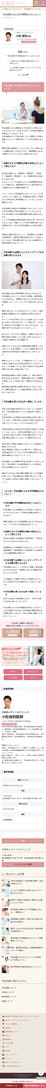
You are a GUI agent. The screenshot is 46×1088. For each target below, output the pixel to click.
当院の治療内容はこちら (34, 1085)
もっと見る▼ (23, 75)
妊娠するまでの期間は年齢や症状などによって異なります (25, 62)
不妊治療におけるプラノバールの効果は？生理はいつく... (25, 958)
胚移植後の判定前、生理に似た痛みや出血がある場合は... (26, 920)
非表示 (26, 52)
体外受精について (9, 996)
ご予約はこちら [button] (11, 1085)
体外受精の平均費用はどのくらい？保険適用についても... (26, 939)
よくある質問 (9, 1043)
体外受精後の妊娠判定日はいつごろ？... (26, 967)
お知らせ (7, 1035)
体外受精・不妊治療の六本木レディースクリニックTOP (21, 1016)
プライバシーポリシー (11, 1054)
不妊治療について (9, 988)
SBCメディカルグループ (12, 1062)
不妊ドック (33, 677)
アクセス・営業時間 (11, 1024)
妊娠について (7, 1001)
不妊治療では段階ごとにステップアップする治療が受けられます (25, 69)
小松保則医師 (7, 819)
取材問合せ (8, 1039)
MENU (42, 5)
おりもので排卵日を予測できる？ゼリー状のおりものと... (26, 891)
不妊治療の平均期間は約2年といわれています (23, 56)
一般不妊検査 (13, 677)
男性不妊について (33, 671)
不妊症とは (13, 671)
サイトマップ (9, 1058)
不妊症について (8, 992)
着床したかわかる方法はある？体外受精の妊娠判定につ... (26, 929)
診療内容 (7, 1028)
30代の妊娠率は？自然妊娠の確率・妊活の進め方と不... (26, 882)
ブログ (7, 1047)
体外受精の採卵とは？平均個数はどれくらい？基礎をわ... (26, 910)
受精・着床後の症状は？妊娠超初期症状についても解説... (26, 948)
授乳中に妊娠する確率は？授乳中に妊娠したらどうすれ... (26, 901)
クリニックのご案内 (23, 864)
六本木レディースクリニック (13, 785)
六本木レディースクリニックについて (16, 1020)
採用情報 (7, 1051)
